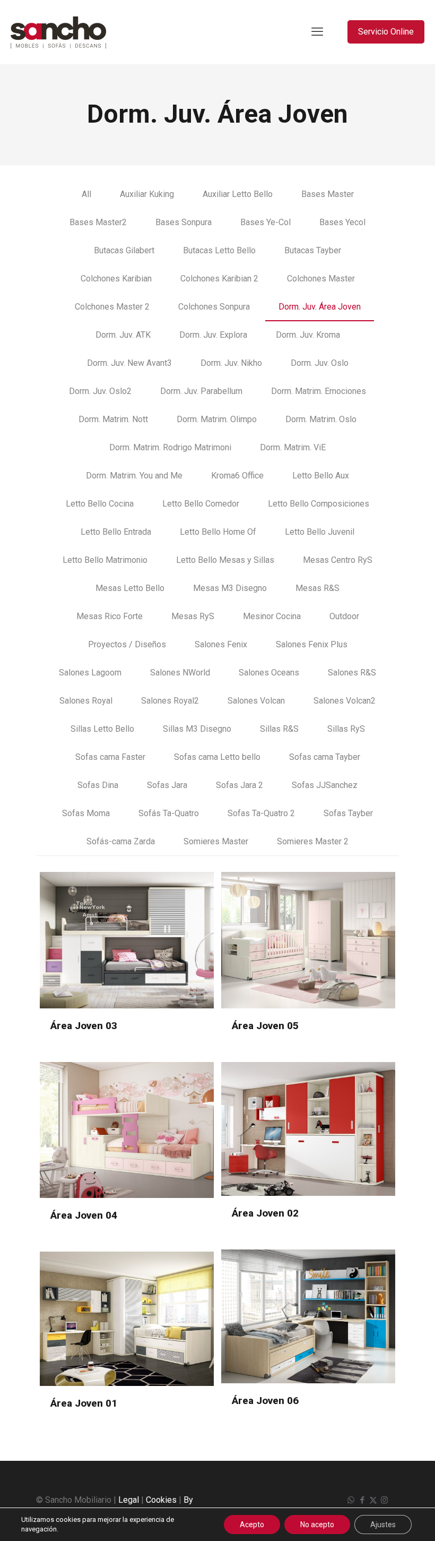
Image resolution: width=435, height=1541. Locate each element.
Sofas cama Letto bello (217, 757)
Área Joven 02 (265, 1213)
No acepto (317, 1524)
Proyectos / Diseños (127, 644)
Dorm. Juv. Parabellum (201, 391)
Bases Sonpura (183, 222)
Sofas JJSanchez (325, 785)
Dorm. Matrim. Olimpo (217, 419)
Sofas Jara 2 (239, 785)
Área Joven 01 (83, 1403)
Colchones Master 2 (112, 307)
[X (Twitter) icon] (373, 1500)
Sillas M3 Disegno (197, 729)
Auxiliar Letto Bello (238, 194)
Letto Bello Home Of (218, 532)
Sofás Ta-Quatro (168, 813)
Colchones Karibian (116, 278)
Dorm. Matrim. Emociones (318, 391)
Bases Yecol (342, 222)
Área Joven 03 (83, 1026)
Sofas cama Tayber (324, 757)
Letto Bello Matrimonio (105, 560)
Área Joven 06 (265, 1400)
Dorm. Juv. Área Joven (320, 307)
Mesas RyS (192, 616)
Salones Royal (85, 701)
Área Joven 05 (265, 1026)
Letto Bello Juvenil (319, 532)
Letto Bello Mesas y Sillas (225, 560)
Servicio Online (386, 32)
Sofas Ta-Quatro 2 (261, 813)
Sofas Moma (86, 813)
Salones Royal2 (170, 701)
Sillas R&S (279, 729)
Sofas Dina (97, 785)
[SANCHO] (58, 32)
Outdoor (344, 616)
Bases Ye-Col (265, 222)
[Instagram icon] (384, 1500)
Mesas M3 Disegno (230, 588)
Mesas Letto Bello (129, 588)
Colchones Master (321, 278)
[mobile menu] (317, 32)
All (86, 194)
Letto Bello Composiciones (318, 504)
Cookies (161, 1500)
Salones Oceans (269, 672)
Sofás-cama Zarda (120, 841)
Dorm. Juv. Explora (213, 335)
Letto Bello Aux (320, 475)
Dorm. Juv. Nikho (231, 363)
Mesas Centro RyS (337, 560)
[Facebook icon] (362, 1500)
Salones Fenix (221, 644)
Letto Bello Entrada (116, 532)
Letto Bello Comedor (200, 504)
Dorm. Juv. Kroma (308, 335)
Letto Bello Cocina (100, 504)
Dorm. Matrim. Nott (113, 419)
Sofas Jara (167, 785)
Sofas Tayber (348, 813)
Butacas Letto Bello (219, 250)
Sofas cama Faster (110, 757)
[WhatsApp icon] (351, 1500)
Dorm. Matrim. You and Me (134, 475)
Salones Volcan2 (345, 701)
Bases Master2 (98, 222)
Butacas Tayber (312, 250)
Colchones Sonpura (214, 307)
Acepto (252, 1524)
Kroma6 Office (237, 475)
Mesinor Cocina (272, 616)
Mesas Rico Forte (109, 616)
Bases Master (327, 194)
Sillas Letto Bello (102, 729)
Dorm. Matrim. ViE (293, 447)
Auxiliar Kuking (147, 194)
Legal (128, 1500)
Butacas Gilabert (124, 250)
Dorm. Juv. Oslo (320, 363)
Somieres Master (216, 841)
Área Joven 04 (83, 1215)
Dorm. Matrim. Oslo (320, 419)
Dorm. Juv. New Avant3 (129, 363)
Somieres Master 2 (313, 841)
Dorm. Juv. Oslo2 (100, 391)
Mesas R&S (317, 588)
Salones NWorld (180, 672)
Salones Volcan (256, 701)
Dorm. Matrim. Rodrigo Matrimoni (170, 447)
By (188, 1500)
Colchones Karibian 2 (219, 278)
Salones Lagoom (90, 672)
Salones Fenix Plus (311, 644)
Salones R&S (352, 672)
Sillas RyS (346, 729)
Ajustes (383, 1524)
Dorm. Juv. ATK (123, 335)
